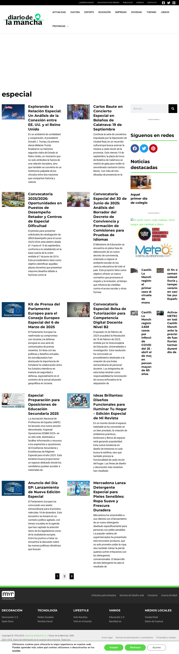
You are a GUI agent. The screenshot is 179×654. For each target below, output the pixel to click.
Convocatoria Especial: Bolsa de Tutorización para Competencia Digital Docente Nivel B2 (109, 315)
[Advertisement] (89, 59)
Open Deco (7, 621)
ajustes (16, 650)
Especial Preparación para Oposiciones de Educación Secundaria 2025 (44, 404)
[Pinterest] (174, 2)
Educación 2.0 (116, 617)
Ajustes (156, 647)
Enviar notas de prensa (108, 2)
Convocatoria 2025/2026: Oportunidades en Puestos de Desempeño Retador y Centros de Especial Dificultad (45, 210)
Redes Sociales (46, 617)
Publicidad (128, 2)
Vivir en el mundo (82, 621)
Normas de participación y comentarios (134, 637)
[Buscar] (173, 108)
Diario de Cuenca (154, 621)
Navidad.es (115, 621)
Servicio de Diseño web (132, 595)
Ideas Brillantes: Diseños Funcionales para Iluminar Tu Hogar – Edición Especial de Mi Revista (110, 406)
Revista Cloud (45, 621)
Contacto (152, 2)
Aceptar (113, 647)
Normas (140, 2)
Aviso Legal (107, 637)
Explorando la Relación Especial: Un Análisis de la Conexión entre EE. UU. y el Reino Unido (44, 117)
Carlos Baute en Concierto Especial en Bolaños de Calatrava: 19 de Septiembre (108, 117)
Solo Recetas (80, 617)
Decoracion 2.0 (10, 617)
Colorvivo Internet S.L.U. (35, 635)
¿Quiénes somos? (86, 2)
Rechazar (135, 647)
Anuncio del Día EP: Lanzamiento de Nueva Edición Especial (44, 490)
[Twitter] (168, 2)
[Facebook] (163, 2)
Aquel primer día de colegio (139, 199)
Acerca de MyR (169, 595)
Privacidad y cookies (166, 637)
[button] (67, 26)
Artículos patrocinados (103, 595)
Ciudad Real (151, 617)
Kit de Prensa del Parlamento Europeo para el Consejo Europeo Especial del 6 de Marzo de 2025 (44, 315)
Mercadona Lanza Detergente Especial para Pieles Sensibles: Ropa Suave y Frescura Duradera (109, 496)
